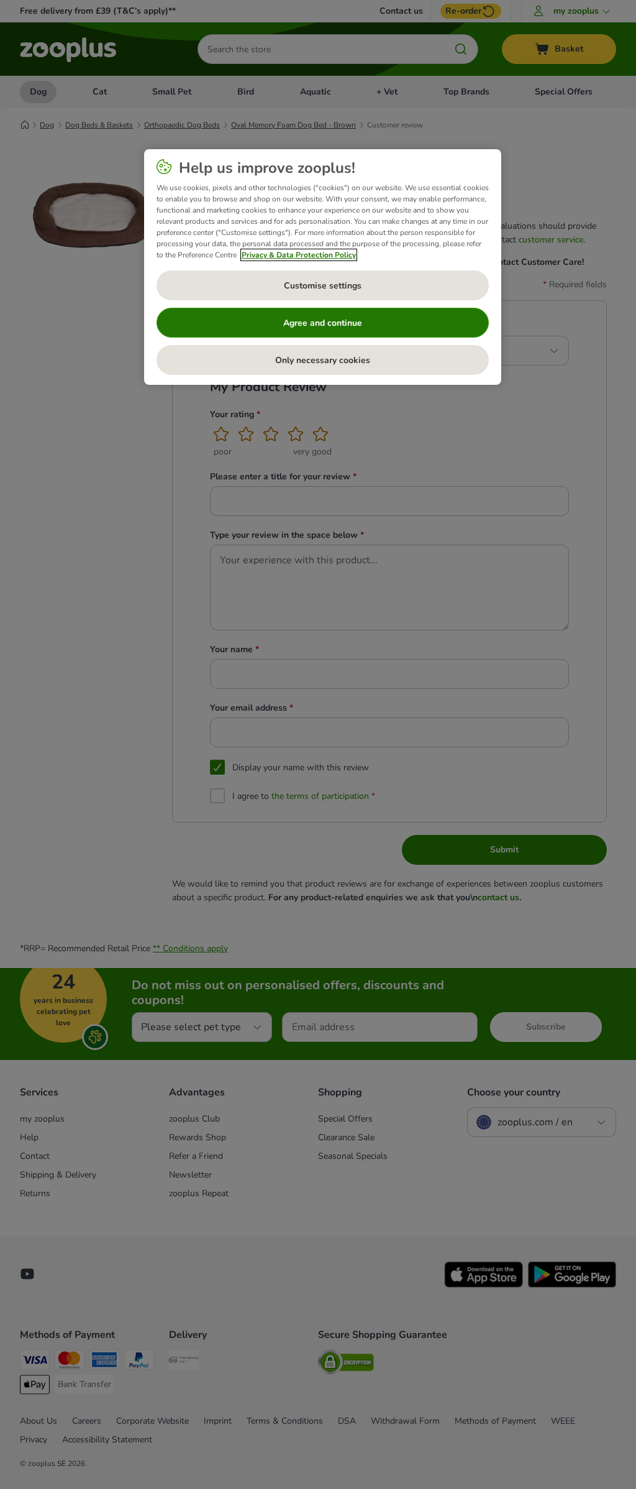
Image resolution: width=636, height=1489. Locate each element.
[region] (322, 267)
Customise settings (322, 286)
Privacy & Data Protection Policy (299, 255)
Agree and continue (322, 323)
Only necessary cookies (322, 360)
